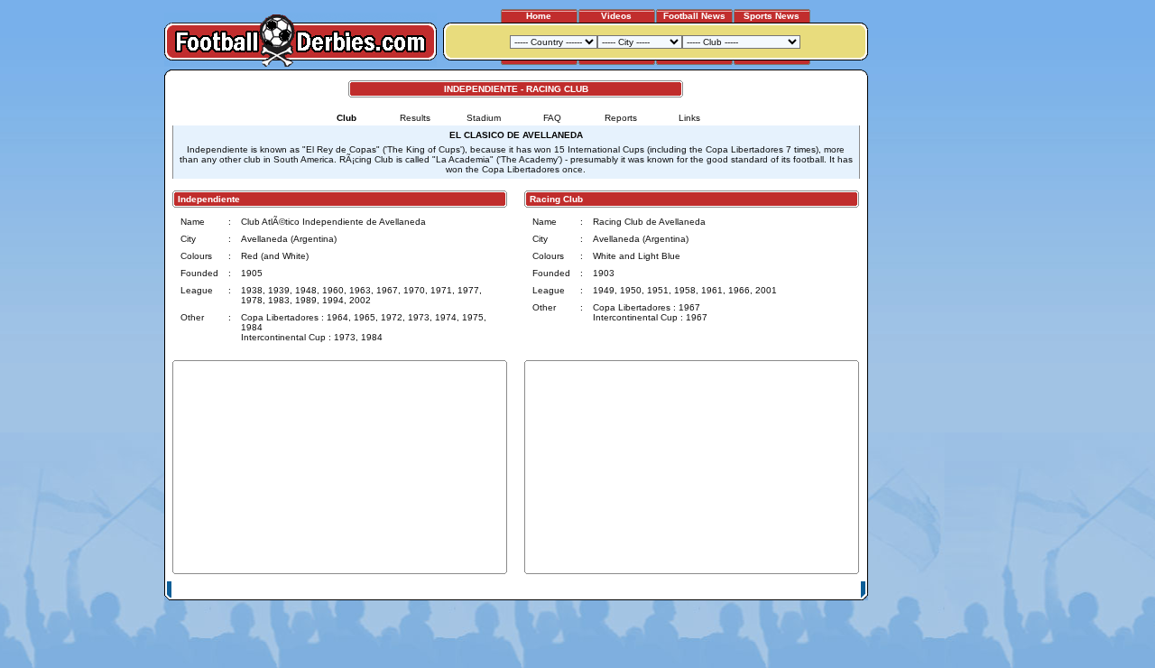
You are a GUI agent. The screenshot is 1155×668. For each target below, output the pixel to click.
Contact (836, 590)
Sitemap (789, 590)
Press (692, 590)
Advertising (644, 590)
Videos (616, 16)
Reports (621, 118)
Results (415, 118)
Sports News (771, 16)
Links (689, 118)
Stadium (484, 118)
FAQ (552, 118)
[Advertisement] (936, 340)
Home (538, 16)
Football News (694, 16)
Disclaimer (738, 590)
